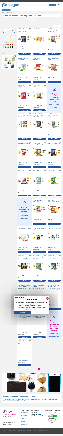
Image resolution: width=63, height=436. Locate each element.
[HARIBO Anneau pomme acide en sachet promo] (39, 95)
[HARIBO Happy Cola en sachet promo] (39, 124)
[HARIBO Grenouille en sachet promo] (24, 67)
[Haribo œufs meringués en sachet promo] (54, 39)
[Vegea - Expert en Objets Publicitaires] (10, 7)
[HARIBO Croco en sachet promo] (54, 124)
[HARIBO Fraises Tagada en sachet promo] (24, 152)
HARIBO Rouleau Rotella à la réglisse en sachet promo (39, 229)
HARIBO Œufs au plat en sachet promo (38, 59)
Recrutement (23, 416)
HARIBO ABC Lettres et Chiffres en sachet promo (23, 257)
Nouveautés (45, 9)
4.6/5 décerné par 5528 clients (29, 0)
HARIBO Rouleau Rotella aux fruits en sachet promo (54, 229)
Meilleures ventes (39, 9)
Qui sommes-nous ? (44, 0)
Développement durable (15, 9)
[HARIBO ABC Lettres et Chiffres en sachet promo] (24, 265)
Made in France (24, 9)
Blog (22, 419)
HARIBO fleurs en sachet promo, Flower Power (53, 257)
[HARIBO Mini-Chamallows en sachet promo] (39, 180)
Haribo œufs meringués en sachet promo (54, 31)
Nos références (24, 415)
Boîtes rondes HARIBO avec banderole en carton (39, 314)
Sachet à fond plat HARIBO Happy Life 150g (54, 286)
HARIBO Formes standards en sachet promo (24, 286)
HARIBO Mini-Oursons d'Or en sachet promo (24, 31)
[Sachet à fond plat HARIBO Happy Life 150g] (54, 294)
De (3, 30)
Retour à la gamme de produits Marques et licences (9, 53)
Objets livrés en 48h (53, 9)
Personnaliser (40, 312)
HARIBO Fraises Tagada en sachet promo (24, 144)
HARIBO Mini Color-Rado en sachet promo (24, 172)
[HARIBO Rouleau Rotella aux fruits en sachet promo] (54, 237)
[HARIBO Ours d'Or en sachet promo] (24, 237)
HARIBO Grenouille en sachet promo (23, 59)
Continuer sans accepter (19, 297)
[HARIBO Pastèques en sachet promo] (54, 67)
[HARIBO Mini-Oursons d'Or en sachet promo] (24, 39)
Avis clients (23, 418)
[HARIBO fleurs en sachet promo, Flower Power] (54, 265)
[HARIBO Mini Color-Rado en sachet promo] (24, 180)
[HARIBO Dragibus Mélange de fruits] (24, 95)
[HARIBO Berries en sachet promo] (24, 351)
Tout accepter (22, 312)
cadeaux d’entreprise (16, 400)
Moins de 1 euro (31, 9)
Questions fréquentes (25, 422)
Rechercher (52, 4)
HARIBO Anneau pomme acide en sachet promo (38, 87)
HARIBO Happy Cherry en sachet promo (38, 257)
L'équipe (38, 0)
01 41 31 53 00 (7, 421)
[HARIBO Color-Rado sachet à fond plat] (24, 322)
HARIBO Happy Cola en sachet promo (38, 116)
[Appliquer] (14, 30)
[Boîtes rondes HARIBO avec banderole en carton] (39, 322)
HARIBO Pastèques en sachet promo (53, 59)
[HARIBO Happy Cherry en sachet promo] (39, 265)
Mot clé (4, 34)
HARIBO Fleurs (36, 30)
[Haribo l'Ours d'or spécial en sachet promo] (24, 124)
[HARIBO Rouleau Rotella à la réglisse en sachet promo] (39, 237)
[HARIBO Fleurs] (39, 39)
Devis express (25, 53)
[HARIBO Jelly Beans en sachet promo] (39, 209)
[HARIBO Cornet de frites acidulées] (39, 294)
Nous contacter (24, 424)
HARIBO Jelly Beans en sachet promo (38, 201)
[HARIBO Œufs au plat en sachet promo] (39, 67)
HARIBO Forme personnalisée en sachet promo (38, 144)
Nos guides (23, 421)
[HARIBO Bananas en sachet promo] (54, 180)
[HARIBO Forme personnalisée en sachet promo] (39, 152)
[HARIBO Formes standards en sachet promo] (24, 294)
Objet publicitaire (5, 9)
